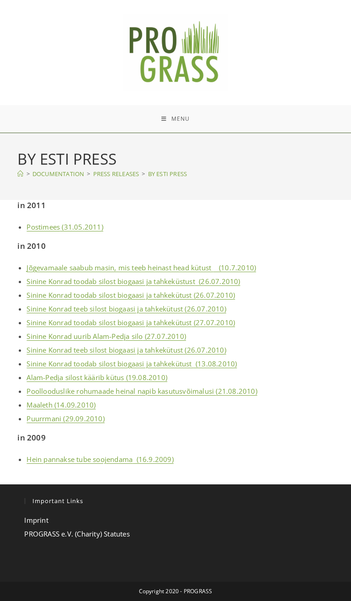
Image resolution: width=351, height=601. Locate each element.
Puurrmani (44, 418)
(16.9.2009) (153, 459)
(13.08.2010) (215, 363)
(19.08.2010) (145, 377)
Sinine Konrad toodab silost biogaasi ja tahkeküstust (111, 281)
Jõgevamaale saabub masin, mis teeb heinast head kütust (120, 267)
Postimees (43, 226)
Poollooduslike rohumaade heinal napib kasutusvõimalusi (121, 391)
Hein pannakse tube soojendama (80, 459)
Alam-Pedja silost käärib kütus (75, 377)
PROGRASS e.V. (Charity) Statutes (76, 533)
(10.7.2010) (234, 267)
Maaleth (39, 404)
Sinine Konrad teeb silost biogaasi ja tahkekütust (105, 308)
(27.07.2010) (213, 322)
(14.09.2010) (74, 404)
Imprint (36, 520)
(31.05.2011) (81, 226)
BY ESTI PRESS (167, 174)
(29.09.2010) (83, 418)
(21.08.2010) (236, 391)
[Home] (20, 174)
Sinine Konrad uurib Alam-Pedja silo (85, 336)
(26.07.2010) (217, 281)
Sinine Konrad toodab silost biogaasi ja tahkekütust (110, 295)
